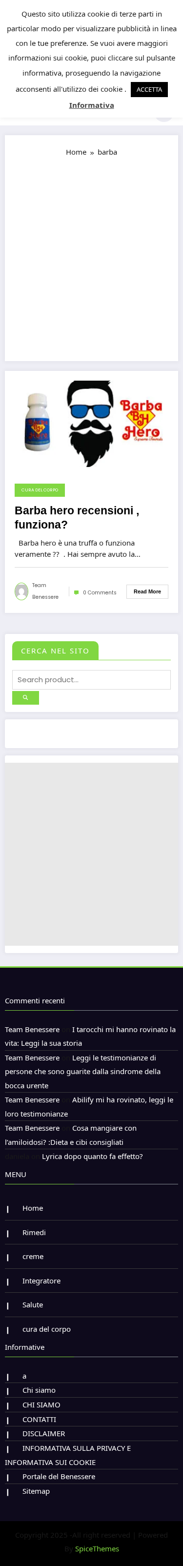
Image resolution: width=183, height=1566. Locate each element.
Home (32, 1208)
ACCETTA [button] (149, 89)
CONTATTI (39, 1419)
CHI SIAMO (41, 1404)
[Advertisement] (91, 254)
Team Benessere (45, 591)
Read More (147, 591)
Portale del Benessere (58, 1476)
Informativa (91, 105)
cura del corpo (39, 490)
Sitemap (36, 1491)
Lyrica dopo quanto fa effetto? (92, 1156)
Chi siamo (39, 1390)
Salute (32, 1304)
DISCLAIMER (43, 1433)
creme (32, 1256)
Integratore (41, 1280)
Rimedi (34, 1232)
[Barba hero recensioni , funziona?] (91, 423)
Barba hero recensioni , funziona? (77, 518)
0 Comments (100, 592)
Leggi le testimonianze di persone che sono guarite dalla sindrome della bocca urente (83, 1071)
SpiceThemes (97, 1548)
